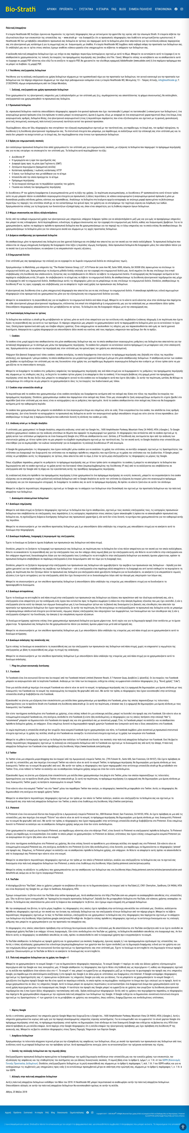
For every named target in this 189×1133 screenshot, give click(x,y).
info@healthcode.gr (167, 80)
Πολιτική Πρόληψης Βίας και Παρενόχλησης (164, 1113)
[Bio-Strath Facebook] (176, 9)
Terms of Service (180, 1116)
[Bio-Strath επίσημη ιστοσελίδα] (20, 7)
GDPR (165, 1060)
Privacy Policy (168, 1116)
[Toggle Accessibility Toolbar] (183, 1127)
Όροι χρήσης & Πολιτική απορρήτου (140, 1113)
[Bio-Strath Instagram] (181, 9)
